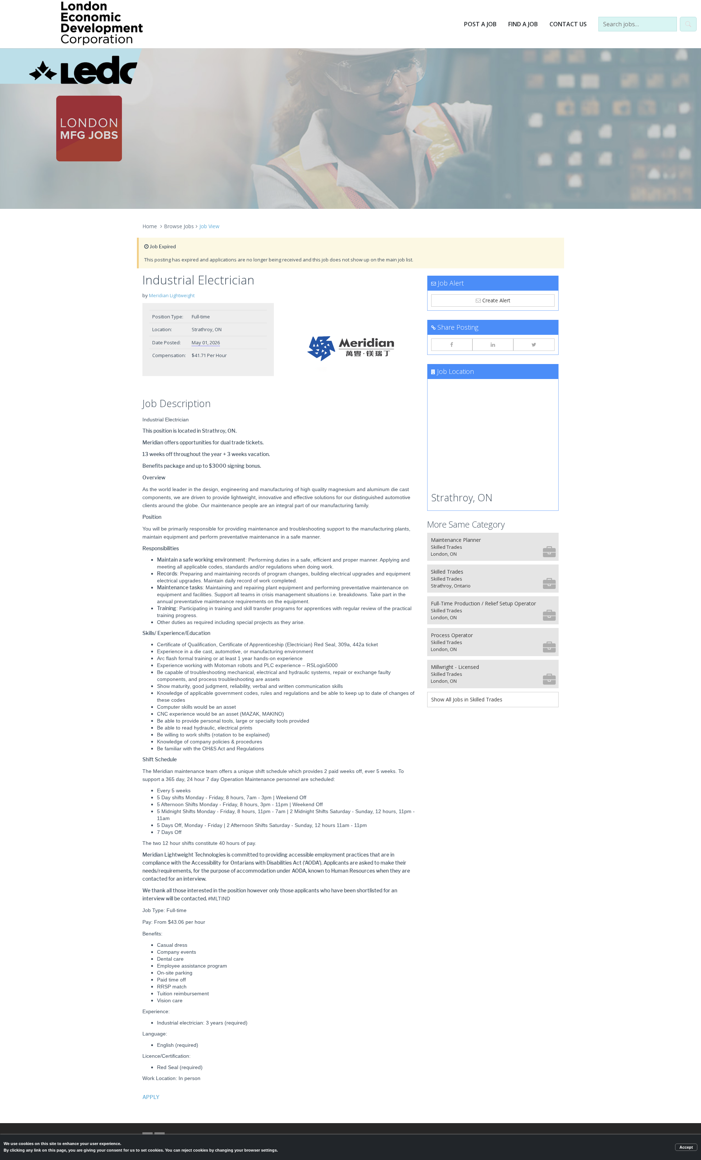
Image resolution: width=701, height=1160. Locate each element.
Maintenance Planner (456, 546)
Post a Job (480, 24)
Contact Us (568, 24)
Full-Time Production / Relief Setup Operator (483, 610)
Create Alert (495, 300)
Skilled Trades (451, 578)
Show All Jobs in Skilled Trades (466, 699)
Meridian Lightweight (172, 295)
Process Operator (452, 642)
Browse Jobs (179, 226)
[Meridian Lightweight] (350, 348)
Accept (686, 1147)
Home (149, 226)
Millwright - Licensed (455, 673)
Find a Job (523, 24)
